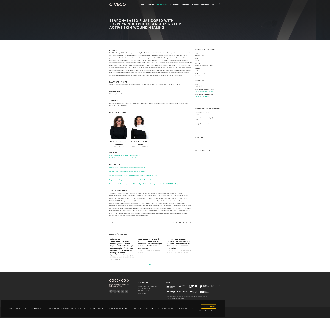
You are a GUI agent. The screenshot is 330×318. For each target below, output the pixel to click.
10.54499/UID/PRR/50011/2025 (186, 297)
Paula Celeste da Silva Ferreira (140, 143)
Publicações (216, 24)
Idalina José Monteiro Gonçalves (118, 143)
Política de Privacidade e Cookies (208, 311)
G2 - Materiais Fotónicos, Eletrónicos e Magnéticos (124, 155)
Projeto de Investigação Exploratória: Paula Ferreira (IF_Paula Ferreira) (130, 180)
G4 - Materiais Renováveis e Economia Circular (123, 158)
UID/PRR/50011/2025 (171, 297)
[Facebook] (115, 291)
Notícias (151, 4)
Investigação (162, 4)
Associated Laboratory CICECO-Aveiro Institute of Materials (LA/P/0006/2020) (133, 175)
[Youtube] (126, 291)
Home (200, 24)
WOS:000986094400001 (203, 96)
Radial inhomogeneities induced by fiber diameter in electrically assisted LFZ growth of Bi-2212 (179, 242)
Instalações (174, 4)
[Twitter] (118, 291)
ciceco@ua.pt (142, 293)
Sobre (143, 4)
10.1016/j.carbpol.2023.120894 (204, 91)
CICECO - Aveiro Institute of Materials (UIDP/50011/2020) (127, 171)
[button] (149, 264)
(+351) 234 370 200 (143, 290)
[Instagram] (122, 291)
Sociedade (205, 4)
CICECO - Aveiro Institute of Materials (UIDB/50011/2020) (127, 167)
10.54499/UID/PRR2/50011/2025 (176, 298)
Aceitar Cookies (208, 306)
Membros (185, 4)
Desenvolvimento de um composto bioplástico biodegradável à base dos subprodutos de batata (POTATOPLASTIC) (143, 184)
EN (216, 4)
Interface (195, 4)
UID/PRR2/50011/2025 (201, 297)
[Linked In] (111, 291)
